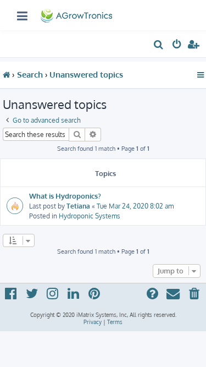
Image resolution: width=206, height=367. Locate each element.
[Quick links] (201, 75)
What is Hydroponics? (65, 195)
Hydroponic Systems (89, 216)
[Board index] (77, 13)
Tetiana (78, 206)
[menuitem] (159, 46)
